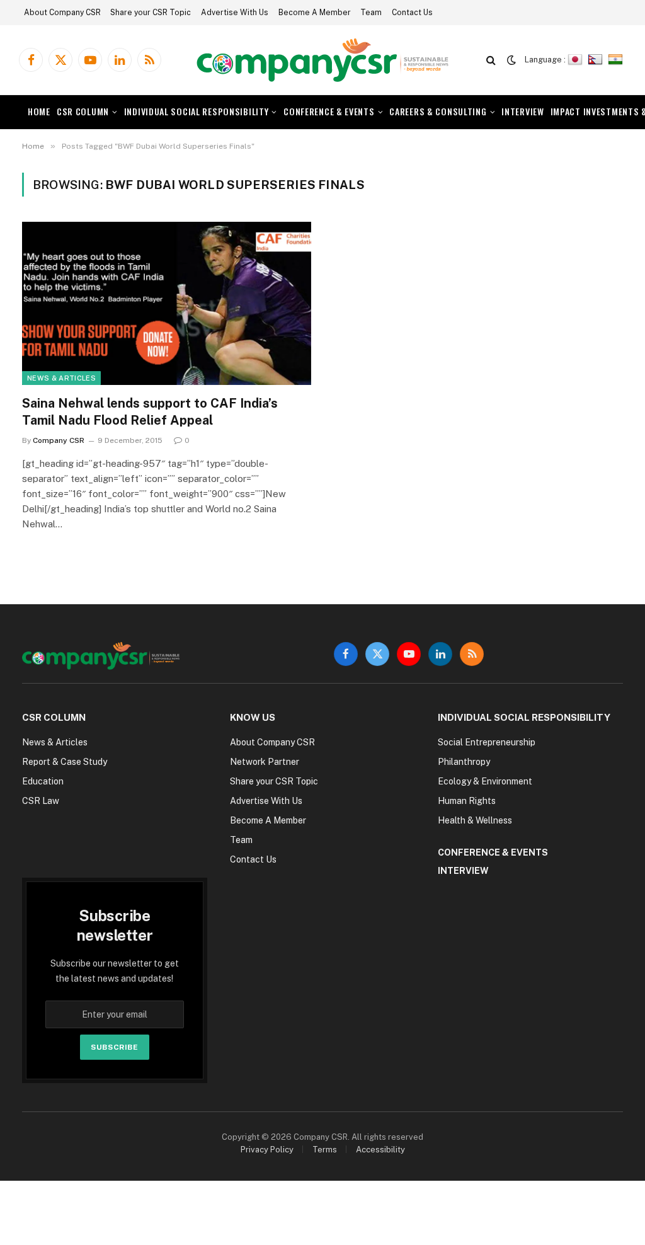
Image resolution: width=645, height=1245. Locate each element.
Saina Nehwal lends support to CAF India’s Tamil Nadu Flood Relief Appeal (150, 412)
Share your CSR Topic (150, 12)
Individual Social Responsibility (196, 111)
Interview (522, 111)
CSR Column (83, 111)
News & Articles (61, 378)
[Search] (491, 60)
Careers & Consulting (437, 111)
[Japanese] (577, 59)
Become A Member (314, 12)
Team (371, 12)
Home (39, 111)
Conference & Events (329, 111)
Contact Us (412, 12)
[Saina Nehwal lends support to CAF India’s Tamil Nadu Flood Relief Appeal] (166, 303)
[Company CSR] (322, 60)
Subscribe (114, 1047)
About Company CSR (62, 12)
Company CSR (58, 440)
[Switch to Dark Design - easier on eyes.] (511, 60)
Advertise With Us (234, 12)
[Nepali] (597, 59)
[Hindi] (617, 59)
